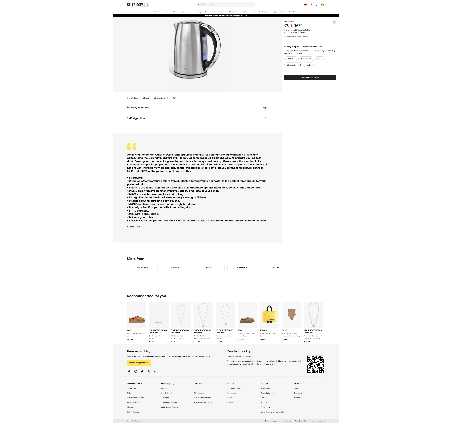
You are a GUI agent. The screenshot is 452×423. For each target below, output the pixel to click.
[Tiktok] (142, 373)
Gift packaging (133, 412)
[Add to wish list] (334, 22)
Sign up (244, 16)
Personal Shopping (134, 402)
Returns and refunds (135, 398)
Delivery (164, 388)
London (197, 388)
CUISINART (293, 25)
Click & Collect (166, 393)
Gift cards (131, 407)
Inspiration (265, 388)
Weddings (298, 398)
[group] (225, 323)
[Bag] (322, 4)
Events (230, 402)
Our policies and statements (272, 412)
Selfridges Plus (136, 118)
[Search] (199, 4)
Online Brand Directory (170, 407)
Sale (296, 388)
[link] (136, 334)
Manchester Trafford (202, 398)
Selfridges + (165, 398)
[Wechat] (149, 373)
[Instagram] (135, 373)
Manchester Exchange (203, 402)
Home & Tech (132, 98)
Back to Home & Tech (310, 77)
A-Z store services (234, 388)
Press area (265, 407)
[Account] (311, 4)
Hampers (298, 393)
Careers (264, 398)
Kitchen (146, 98)
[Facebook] (129, 373)
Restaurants (232, 393)
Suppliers (265, 402)
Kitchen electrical (160, 98)
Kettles (175, 98)
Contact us (131, 388)
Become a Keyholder (137, 363)
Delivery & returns (138, 107)
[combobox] (227, 5)
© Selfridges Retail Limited (135, 421)
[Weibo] (155, 373)
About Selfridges (267, 393)
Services (230, 398)
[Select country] (305, 4)
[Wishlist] (317, 4)
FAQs (129, 393)
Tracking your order (169, 402)
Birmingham (199, 393)
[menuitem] (157, 11)
